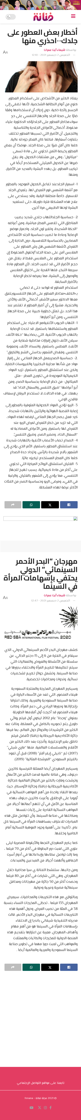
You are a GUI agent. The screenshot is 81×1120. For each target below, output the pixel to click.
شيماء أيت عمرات (54, 50)
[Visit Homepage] (43, 16)
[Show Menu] (73, 16)
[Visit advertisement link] (40, 5)
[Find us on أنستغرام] (45, 1108)
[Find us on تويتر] (39, 1108)
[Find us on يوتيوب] (31, 1108)
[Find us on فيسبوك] (51, 1108)
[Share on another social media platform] (12, 504)
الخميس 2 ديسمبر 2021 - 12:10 (51, 55)
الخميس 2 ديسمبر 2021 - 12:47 (50, 601)
